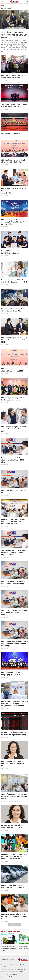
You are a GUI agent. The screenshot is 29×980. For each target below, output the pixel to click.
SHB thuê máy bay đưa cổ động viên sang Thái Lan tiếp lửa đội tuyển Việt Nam (13, 222)
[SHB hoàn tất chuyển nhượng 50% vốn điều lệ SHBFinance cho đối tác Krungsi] (14, 630)
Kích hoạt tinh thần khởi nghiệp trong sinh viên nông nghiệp (8, 948)
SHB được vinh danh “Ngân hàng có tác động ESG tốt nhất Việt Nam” (14, 613)
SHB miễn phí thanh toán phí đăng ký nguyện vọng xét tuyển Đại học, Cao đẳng (14, 796)
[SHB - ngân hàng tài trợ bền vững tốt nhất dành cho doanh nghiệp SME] (14, 326)
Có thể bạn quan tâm (10, 931)
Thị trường (5, 226)
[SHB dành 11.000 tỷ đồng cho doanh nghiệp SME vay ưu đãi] (14, 19)
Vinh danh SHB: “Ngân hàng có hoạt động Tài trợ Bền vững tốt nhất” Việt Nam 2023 (13, 521)
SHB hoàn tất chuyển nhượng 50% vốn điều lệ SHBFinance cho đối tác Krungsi (14, 644)
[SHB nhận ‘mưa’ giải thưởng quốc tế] (14, 479)
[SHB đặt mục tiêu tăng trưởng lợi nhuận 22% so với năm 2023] (14, 357)
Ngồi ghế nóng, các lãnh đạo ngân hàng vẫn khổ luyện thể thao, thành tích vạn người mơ (14, 856)
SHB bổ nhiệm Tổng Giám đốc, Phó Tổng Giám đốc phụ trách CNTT (13, 764)
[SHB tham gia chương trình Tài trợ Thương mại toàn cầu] (14, 386)
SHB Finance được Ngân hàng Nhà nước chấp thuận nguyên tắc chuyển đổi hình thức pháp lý (14, 704)
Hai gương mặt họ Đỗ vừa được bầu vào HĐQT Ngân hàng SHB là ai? (14, 916)
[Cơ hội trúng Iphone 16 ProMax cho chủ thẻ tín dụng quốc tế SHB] (14, 268)
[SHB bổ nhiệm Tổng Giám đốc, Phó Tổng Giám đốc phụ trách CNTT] (14, 750)
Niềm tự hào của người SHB (11, 133)
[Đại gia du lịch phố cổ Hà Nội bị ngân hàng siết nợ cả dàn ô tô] (14, 874)
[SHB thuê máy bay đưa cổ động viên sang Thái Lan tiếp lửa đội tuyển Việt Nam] (14, 208)
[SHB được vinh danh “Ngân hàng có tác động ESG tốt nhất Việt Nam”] (14, 599)
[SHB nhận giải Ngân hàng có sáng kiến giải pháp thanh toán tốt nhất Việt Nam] (14, 93)
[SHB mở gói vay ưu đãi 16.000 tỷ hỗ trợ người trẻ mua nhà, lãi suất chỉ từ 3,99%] (14, 177)
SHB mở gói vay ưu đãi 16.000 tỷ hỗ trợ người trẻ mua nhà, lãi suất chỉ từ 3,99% (14, 191)
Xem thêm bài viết (14, 924)
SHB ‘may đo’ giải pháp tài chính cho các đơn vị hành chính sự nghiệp (13, 429)
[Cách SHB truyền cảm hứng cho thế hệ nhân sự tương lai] (14, 239)
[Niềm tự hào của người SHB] (14, 122)
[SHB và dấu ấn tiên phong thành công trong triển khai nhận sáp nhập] (14, 148)
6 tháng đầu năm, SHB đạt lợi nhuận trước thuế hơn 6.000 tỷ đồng (13, 460)
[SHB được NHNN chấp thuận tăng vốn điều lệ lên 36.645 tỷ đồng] (14, 570)
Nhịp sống (4, 80)
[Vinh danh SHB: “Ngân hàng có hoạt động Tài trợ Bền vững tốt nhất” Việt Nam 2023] (14, 508)
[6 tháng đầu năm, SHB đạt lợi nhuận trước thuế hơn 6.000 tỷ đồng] (14, 446)
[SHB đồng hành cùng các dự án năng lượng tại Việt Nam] (14, 661)
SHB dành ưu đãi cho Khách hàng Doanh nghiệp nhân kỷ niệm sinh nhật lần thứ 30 (14, 553)
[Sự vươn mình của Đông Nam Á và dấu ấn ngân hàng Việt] (14, 297)
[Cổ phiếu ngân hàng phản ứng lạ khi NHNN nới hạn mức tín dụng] (14, 721)
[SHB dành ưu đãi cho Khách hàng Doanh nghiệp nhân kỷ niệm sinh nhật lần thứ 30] (14, 539)
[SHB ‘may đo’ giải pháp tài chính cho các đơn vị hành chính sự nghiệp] (14, 415)
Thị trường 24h (6, 109)
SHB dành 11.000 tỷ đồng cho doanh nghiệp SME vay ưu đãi (14, 34)
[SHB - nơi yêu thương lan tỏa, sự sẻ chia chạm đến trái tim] (14, 64)
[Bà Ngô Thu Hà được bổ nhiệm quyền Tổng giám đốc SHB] (14, 814)
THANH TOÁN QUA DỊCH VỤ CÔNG (10, 801)
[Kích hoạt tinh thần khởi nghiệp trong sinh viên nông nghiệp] (9, 938)
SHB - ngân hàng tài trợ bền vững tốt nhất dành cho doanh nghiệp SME (14, 340)
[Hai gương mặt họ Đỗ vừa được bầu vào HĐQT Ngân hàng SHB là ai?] (14, 903)
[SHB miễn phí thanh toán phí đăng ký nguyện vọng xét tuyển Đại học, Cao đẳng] (14, 783)
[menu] (2, 1)
